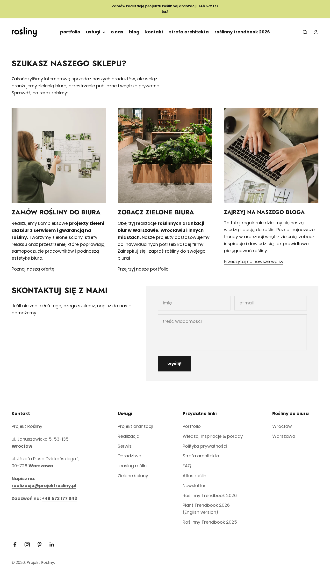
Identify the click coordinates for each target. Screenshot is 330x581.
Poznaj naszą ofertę (33, 269)
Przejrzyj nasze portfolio (143, 269)
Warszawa (283, 436)
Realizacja (128, 436)
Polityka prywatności (205, 446)
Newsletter (194, 486)
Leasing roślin (132, 466)
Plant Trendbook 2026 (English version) (206, 508)
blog (134, 32)
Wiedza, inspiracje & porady (213, 436)
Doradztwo (129, 456)
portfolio (70, 32)
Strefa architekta (201, 456)
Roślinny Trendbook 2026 (210, 495)
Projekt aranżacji (135, 426)
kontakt (154, 32)
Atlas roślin (194, 476)
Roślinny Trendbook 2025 (210, 522)
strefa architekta (189, 32)
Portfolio (192, 426)
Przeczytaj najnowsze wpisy (253, 261)
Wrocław (282, 426)
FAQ (187, 466)
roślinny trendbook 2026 (242, 32)
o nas (117, 32)
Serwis (125, 446)
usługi (93, 32)
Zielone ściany (133, 476)
